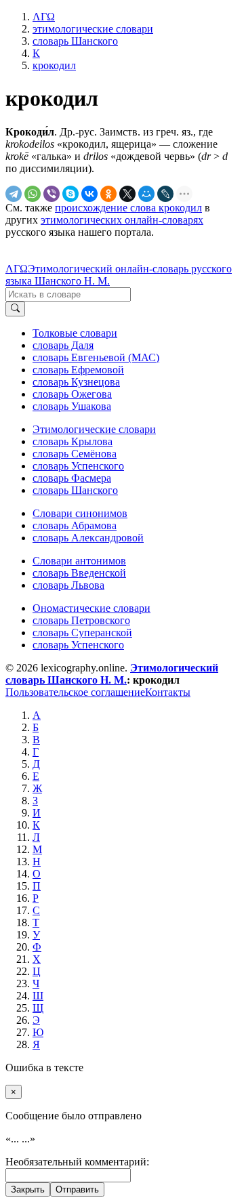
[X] (127, 194)
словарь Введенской (79, 573)
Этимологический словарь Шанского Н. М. (111, 674)
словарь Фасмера (72, 478)
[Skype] (70, 194)
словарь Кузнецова (76, 382)
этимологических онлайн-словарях (122, 220)
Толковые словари (75, 333)
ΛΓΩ (16, 268)
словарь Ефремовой (78, 369)
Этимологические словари (94, 429)
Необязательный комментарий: (77, 1161)
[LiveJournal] (165, 194)
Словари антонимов (79, 560)
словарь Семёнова (75, 453)
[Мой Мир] (146, 194)
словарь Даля (63, 345)
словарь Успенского (78, 466)
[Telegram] (13, 194)
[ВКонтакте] (89, 194)
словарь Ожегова (72, 394)
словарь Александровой (88, 537)
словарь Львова (68, 585)
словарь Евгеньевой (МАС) (96, 357)
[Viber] (51, 194)
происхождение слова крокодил (128, 207)
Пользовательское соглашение (75, 692)
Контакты (167, 692)
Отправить (77, 1189)
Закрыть (28, 1189)
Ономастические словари (91, 608)
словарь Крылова (73, 441)
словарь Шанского (75, 490)
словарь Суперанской (82, 632)
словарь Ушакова (72, 406)
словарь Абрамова (75, 525)
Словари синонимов (80, 513)
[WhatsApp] (32, 194)
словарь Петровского (81, 620)
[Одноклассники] (108, 194)
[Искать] (15, 309)
